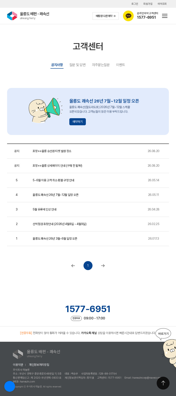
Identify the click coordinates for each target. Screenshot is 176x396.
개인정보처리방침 (39, 364)
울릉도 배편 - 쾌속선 (34, 16)
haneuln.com (27, 381)
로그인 (134, 3)
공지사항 (57, 65)
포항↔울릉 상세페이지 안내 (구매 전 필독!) (57, 165)
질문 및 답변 (77, 65)
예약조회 (162, 3)
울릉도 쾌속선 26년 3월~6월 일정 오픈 (55, 238)
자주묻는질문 (101, 65)
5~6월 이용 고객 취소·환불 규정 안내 (53, 180)
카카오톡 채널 (89, 333)
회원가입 (148, 3)
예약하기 (78, 121)
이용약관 (18, 364)
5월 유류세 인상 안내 (44, 209)
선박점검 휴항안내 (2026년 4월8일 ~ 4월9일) (59, 224)
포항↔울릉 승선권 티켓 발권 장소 (52, 151)
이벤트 (120, 65)
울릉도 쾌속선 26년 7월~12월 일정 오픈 (55, 194)
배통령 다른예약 (104, 16)
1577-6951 (88, 309)
